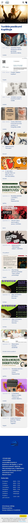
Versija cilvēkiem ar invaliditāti (11, 510)
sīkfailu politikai (22, 521)
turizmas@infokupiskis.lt (9, 462)
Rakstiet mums (6, 474)
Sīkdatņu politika (7, 508)
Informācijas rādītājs (8, 506)
